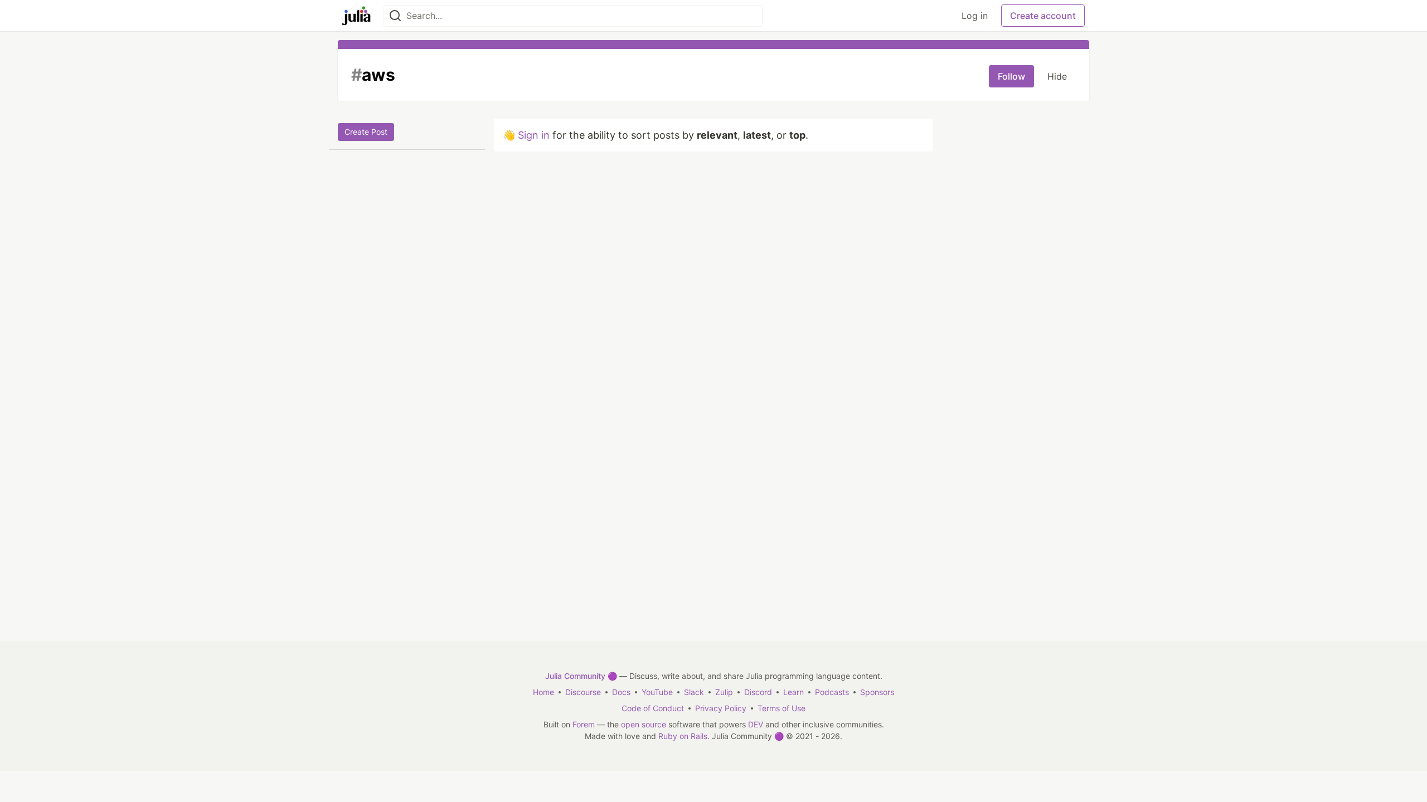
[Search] (395, 16)
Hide (1057, 76)
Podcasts (832, 692)
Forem (583, 724)
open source (643, 724)
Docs (621, 692)
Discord (758, 692)
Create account (1043, 15)
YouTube (657, 692)
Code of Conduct (653, 708)
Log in (975, 15)
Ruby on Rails (682, 736)
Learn (793, 692)
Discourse (583, 692)
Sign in (534, 135)
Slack (694, 692)
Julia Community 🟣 (581, 676)
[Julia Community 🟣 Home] (356, 15)
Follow (1011, 76)
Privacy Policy (720, 708)
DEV (755, 724)
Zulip (724, 692)
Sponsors (877, 692)
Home (543, 692)
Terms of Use (781, 708)
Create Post (365, 131)
